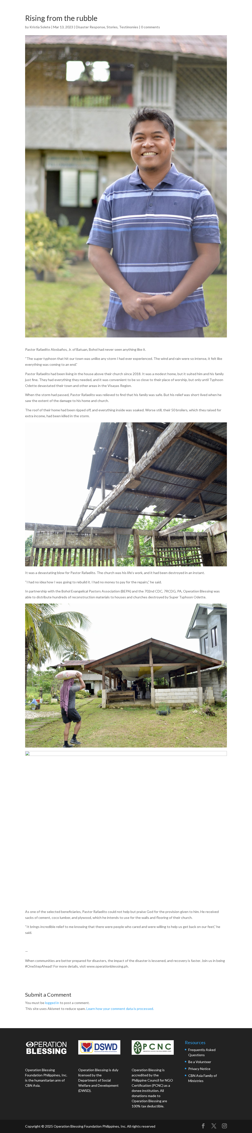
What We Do (161, 9)
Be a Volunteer (199, 1062)
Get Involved (229, 9)
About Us (131, 9)
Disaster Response (90, 27)
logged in (52, 1003)
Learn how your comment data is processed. (120, 1008)
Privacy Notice (199, 1069)
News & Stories (195, 9)
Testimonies (128, 27)
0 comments (150, 27)
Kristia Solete (40, 27)
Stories (112, 27)
